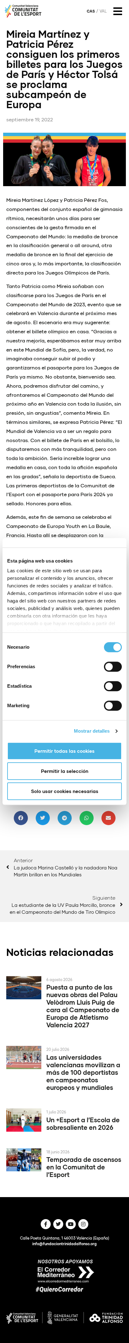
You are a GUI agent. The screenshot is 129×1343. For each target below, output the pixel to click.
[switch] (113, 667)
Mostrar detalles (92, 731)
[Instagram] (83, 1224)
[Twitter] (58, 1224)
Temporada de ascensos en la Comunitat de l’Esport (83, 1167)
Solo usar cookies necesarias (64, 791)
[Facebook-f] (46, 1224)
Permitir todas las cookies (64, 751)
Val (103, 11)
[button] (21, 818)
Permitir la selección (64, 771)
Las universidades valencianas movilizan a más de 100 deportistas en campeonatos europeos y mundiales (83, 1072)
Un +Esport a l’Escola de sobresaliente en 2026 (83, 1123)
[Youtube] (71, 1224)
